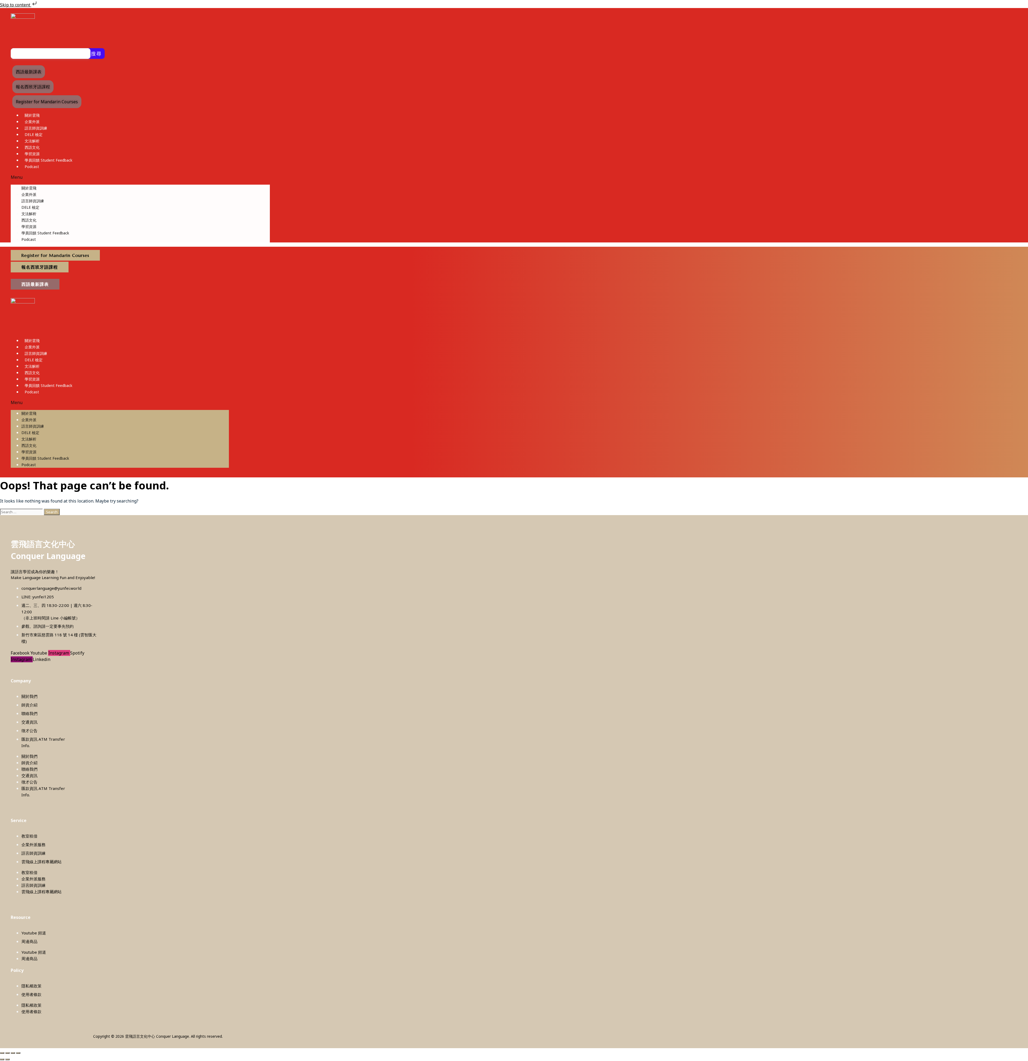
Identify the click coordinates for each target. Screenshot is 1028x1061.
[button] (140, 177)
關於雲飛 (32, 115)
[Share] (13, 1053)
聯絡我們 (29, 713)
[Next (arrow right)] (7, 1059)
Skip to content (15, 5)
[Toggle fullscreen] (7, 1053)
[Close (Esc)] (18, 1053)
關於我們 (29, 696)
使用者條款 (31, 994)
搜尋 (96, 53)
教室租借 (29, 836)
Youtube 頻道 (33, 932)
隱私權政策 (31, 985)
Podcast (32, 166)
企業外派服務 (33, 844)
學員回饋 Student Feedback (48, 160)
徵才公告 (29, 730)
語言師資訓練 (36, 128)
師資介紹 (29, 705)
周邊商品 (29, 941)
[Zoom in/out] (2, 1053)
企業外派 (32, 121)
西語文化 (32, 147)
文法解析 (32, 140)
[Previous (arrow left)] (2, 1059)
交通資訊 (29, 722)
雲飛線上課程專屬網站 (41, 861)
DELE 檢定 (34, 134)
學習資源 (32, 153)
